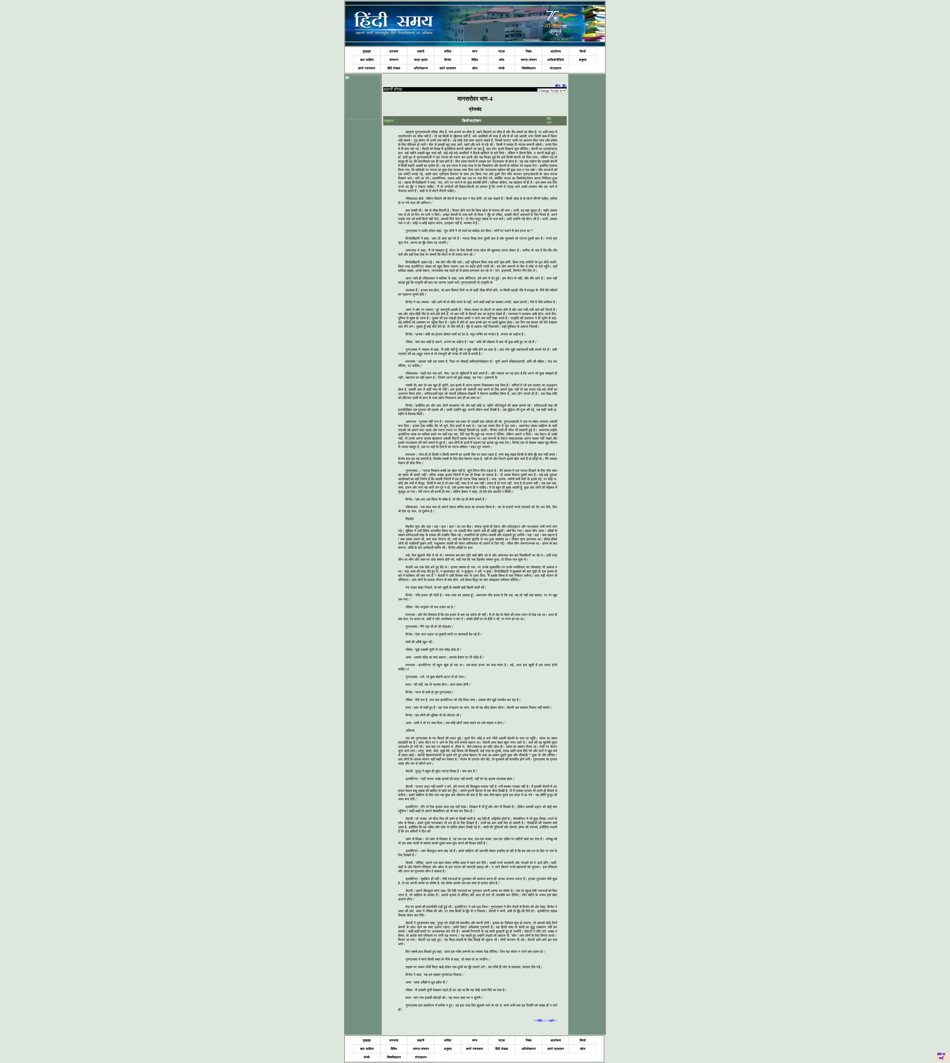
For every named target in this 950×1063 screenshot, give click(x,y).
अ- (564, 85)
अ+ (558, 85)
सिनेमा (447, 60)
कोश (501, 60)
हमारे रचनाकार (366, 68)
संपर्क (502, 68)
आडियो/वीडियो (555, 60)
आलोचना (555, 51)
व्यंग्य (474, 51)
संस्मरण (393, 60)
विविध (475, 60)
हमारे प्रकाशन (448, 68)
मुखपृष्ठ (367, 51)
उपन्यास (393, 51)
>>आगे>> (551, 1020)
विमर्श (583, 51)
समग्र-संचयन (529, 60)
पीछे (549, 119)
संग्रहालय (555, 68)
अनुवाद (583, 60)
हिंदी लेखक (393, 68)
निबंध (529, 51)
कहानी (420, 51)
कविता (447, 51)
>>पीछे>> (540, 1020)
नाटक (501, 51)
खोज (474, 68)
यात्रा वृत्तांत (421, 60)
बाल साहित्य (367, 60)
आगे (549, 123)
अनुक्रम (389, 121)
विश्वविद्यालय (529, 68)
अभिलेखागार (421, 68)
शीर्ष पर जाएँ (941, 1056)
